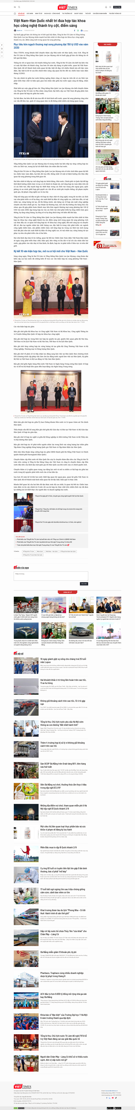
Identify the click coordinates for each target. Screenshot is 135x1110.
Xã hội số (21, 13)
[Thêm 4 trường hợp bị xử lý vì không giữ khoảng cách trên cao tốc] (26, 749)
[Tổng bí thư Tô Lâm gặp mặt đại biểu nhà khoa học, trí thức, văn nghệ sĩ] (23, 525)
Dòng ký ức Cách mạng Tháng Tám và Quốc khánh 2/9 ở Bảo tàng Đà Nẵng (104, 118)
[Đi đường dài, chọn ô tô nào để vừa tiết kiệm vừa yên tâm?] (81, 630)
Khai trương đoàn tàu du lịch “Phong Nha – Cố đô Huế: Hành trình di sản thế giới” (63, 912)
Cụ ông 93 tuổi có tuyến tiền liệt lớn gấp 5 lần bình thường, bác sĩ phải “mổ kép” (63, 870)
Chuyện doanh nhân (100, 13)
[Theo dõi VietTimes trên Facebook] (107, 1098)
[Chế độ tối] (110, 7)
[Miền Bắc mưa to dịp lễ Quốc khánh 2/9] (26, 854)
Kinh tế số (38, 13)
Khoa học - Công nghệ (52, 13)
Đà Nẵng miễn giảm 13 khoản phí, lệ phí (103, 94)
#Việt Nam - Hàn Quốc (52, 551)
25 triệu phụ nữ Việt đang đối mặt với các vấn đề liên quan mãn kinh (104, 169)
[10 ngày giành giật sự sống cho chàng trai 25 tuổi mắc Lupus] (114, 186)
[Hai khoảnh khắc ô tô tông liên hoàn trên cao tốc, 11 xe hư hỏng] (114, 197)
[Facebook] (74, 30)
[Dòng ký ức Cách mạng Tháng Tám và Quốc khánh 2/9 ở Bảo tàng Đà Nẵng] (107, 106)
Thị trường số (67, 13)
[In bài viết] (78, 30)
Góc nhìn (30, 13)
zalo (109, 1098)
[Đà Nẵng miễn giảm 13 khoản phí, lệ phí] (107, 83)
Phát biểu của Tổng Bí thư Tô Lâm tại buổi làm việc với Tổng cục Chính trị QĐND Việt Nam (46, 539)
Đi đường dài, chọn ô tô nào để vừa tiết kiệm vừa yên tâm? (80, 642)
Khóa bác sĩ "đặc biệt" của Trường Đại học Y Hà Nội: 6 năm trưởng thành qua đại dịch (64, 1016)
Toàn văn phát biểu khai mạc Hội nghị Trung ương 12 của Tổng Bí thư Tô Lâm (42, 545)
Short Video (78, 13)
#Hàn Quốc (40, 551)
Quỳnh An (19, 30)
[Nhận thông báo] (106, 7)
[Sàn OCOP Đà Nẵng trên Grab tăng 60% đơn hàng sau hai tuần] (26, 770)
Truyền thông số (115, 13)
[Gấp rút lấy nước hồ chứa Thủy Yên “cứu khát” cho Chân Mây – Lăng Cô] (26, 938)
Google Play (118, 1108)
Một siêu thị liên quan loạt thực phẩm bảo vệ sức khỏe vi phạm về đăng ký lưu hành (104, 70)
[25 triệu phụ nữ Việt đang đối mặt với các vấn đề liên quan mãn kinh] (107, 157)
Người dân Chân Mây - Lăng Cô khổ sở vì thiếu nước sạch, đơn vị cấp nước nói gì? (64, 1058)
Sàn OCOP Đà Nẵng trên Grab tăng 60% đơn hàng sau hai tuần (63, 765)
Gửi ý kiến (84, 583)
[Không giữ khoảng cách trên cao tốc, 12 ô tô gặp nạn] (114, 233)
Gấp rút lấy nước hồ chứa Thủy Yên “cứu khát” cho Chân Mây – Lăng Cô (63, 933)
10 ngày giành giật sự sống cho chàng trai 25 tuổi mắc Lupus (102, 186)
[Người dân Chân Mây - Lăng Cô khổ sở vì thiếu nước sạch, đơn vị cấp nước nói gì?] (26, 1063)
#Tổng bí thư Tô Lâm (28, 551)
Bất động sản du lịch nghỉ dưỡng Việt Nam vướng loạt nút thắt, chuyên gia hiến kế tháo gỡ (104, 143)
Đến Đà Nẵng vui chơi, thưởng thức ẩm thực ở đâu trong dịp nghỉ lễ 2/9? (63, 786)
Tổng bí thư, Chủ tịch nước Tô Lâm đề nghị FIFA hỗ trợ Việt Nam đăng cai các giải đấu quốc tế (63, 1037)
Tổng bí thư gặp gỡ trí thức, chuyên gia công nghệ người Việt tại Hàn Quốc (59, 496)
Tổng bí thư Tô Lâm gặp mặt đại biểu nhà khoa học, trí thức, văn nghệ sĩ (58, 522)
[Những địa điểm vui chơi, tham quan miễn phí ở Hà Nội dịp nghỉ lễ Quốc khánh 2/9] (26, 812)
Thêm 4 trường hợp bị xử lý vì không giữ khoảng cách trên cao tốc (62, 744)
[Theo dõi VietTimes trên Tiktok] (116, 1098)
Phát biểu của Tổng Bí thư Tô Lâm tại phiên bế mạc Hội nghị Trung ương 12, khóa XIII (44, 542)
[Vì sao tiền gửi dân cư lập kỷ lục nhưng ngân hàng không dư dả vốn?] (53, 605)
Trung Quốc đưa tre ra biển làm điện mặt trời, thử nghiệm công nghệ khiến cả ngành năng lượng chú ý (26, 643)
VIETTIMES (67, 7)
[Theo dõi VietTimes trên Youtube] (113, 1098)
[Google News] (84, 30)
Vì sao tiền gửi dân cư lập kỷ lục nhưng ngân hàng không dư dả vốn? (53, 616)
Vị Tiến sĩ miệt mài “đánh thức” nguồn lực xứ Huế (102, 208)
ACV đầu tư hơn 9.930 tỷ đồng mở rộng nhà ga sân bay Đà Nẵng (63, 995)
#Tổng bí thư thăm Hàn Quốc (68, 551)
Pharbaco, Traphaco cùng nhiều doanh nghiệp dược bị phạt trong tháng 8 (61, 974)
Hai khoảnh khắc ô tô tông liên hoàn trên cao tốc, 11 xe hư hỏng (102, 198)
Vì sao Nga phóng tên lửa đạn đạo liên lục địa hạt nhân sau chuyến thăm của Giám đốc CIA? (108, 643)
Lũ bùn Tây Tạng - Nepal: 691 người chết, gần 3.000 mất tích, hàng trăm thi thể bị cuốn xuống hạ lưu (25, 617)
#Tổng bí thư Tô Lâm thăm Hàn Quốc (32, 555)
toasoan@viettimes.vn (111, 1090)
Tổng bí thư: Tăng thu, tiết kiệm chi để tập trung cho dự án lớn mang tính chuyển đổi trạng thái (58, 510)
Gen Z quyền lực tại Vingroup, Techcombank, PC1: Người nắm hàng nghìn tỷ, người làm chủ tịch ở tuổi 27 (108, 617)
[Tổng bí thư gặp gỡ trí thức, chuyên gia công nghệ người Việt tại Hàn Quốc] (23, 499)
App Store (110, 1108)
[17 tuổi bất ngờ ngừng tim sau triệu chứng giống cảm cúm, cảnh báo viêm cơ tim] (26, 896)
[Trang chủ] (15, 13)
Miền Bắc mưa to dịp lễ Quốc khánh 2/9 (58, 847)
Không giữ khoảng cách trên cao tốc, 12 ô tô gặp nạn (102, 232)
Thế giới (88, 13)
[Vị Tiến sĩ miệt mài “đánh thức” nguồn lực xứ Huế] (114, 209)
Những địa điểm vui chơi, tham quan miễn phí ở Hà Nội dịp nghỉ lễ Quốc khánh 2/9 (63, 807)
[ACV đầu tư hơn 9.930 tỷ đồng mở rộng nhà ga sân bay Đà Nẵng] (26, 1000)
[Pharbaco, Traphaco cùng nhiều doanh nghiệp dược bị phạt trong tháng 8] (26, 979)
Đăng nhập (117, 7)
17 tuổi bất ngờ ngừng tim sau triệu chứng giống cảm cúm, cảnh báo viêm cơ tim (62, 891)
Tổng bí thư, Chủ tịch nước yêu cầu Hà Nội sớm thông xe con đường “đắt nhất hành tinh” (61, 723)
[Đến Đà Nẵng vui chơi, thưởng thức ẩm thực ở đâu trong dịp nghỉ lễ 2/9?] (26, 791)
